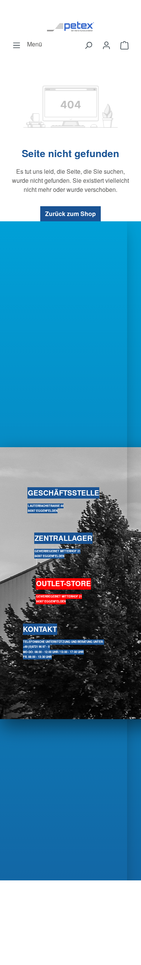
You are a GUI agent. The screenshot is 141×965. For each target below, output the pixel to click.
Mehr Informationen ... (70, 903)
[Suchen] (88, 44)
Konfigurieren (72, 918)
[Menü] (17, 44)
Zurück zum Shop (70, 213)
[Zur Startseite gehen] (70, 26)
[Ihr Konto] (106, 44)
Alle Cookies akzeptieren (73, 954)
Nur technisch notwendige (73, 936)
